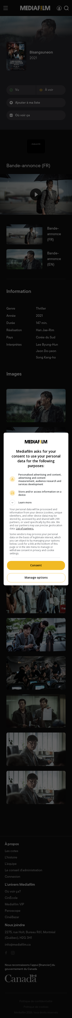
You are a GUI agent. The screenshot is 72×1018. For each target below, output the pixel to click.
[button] (36, 502)
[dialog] (36, 509)
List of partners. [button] (25, 528)
